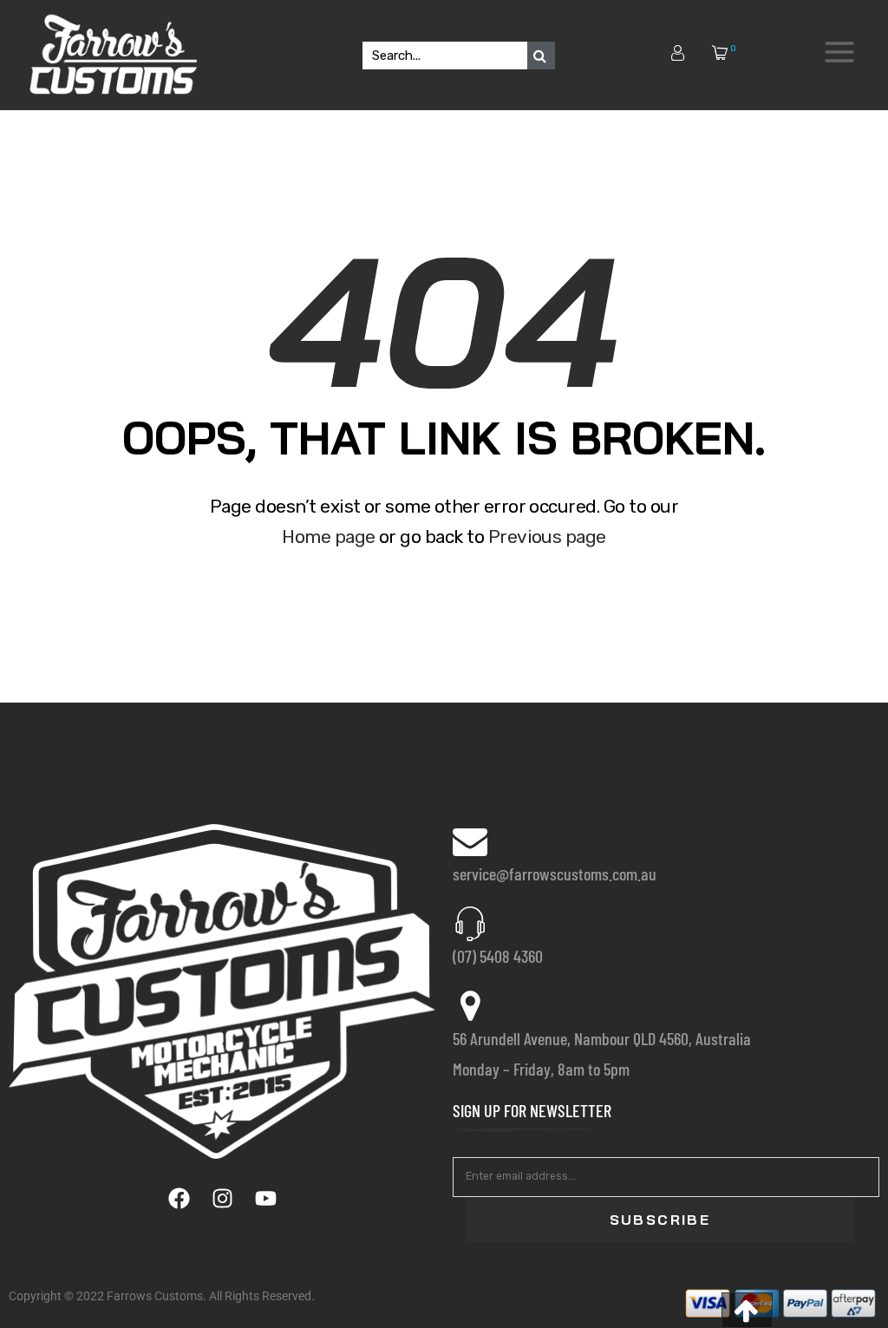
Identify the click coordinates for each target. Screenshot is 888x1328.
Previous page (547, 536)
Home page (328, 536)
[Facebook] (178, 1198)
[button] (747, 1310)
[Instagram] (222, 1198)
